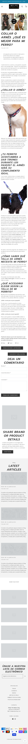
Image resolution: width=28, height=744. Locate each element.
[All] (14, 597)
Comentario (4, 379)
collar (14, 306)
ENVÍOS (14, 693)
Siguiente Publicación (17, 354)
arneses (14, 234)
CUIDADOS (14, 690)
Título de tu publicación (8, 486)
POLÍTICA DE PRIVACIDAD (14, 699)
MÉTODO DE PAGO (14, 695)
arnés (21, 306)
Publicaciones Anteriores (12, 348)
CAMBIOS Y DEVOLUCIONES (14, 697)
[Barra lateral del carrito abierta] (26, 6)
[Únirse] (25, 676)
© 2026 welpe (9, 739)
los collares (8, 138)
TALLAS (14, 688)
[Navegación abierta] (2, 6)
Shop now (7, 452)
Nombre (3, 366)
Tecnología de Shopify (17, 739)
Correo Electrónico (6, 372)
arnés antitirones (13, 323)
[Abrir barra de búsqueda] (22, 6)
